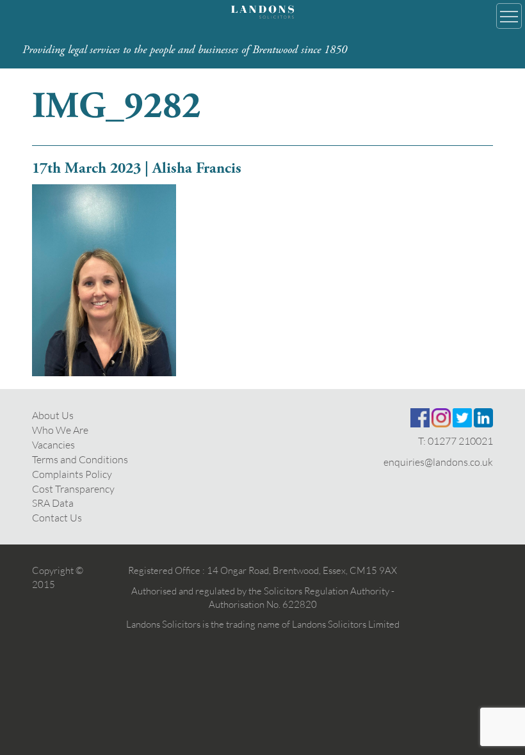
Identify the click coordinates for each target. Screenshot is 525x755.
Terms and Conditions (80, 459)
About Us (53, 415)
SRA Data (53, 503)
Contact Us (57, 517)
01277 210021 (460, 440)
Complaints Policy (72, 474)
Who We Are (60, 430)
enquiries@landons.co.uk (438, 462)
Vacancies (53, 444)
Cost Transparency (73, 488)
